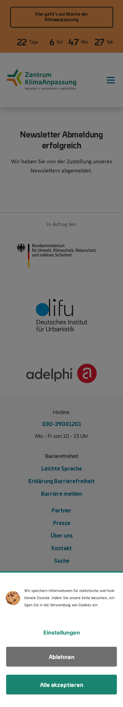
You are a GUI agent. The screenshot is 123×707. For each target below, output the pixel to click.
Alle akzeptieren (61, 684)
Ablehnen (61, 656)
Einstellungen (61, 632)
